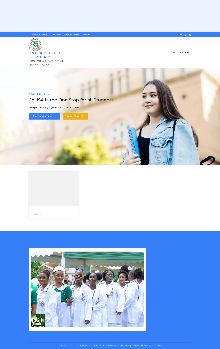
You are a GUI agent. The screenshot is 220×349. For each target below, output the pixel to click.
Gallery (172, 52)
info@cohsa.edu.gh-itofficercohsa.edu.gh (73, 34)
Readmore (37, 214)
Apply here (73, 116)
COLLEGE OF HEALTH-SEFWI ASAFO (87, 346)
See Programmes (42, 116)
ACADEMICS (185, 52)
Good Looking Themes (128, 346)
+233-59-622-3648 (39, 34)
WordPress (156, 346)
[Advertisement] (69, 16)
